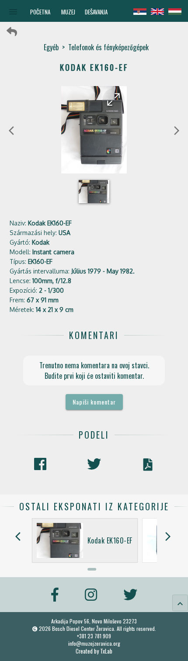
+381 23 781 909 (94, 636)
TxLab (106, 651)
